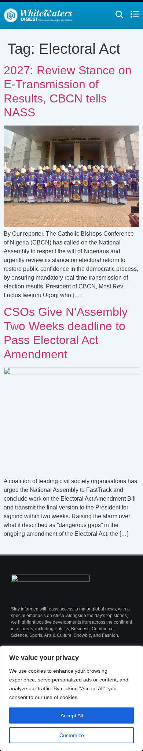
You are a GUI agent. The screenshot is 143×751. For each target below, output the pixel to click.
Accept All (71, 715)
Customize (71, 735)
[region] (71, 698)
